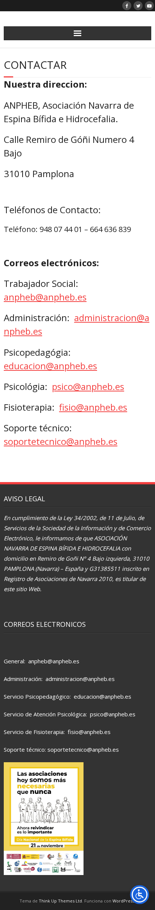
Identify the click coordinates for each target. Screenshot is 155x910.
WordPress (123, 901)
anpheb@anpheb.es (45, 297)
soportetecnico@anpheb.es (60, 441)
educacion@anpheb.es (50, 365)
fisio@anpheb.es (93, 407)
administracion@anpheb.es (80, 678)
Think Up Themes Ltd (60, 901)
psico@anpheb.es (88, 386)
